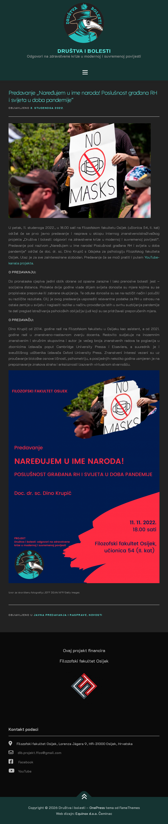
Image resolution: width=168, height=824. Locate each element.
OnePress (97, 807)
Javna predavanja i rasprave (60, 615)
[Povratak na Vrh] (84, 797)
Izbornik (18, 72)
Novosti (95, 615)
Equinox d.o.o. (86, 813)
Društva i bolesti (84, 51)
